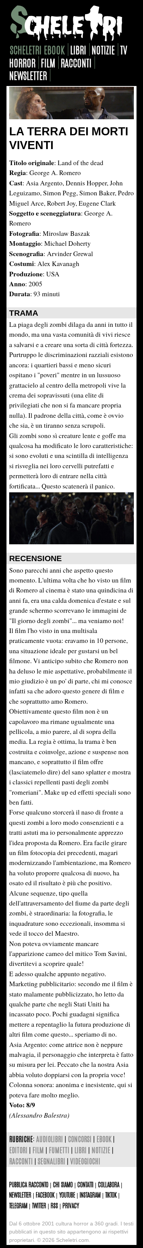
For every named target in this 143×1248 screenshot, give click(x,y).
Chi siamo (63, 1184)
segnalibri (51, 1160)
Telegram (18, 1205)
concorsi (80, 1138)
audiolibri (49, 1138)
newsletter (28, 75)
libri (78, 49)
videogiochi (85, 1160)
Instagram (90, 1194)
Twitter (39, 1205)
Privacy (71, 1205)
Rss (54, 1205)
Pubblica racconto (28, 1184)
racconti (76, 62)
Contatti (85, 1184)
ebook (103, 1138)
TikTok (111, 1194)
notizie (103, 49)
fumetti (59, 1149)
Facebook (45, 1194)
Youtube (67, 1194)
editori (18, 1149)
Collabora (108, 1184)
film (48, 62)
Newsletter (20, 1194)
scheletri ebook (37, 49)
